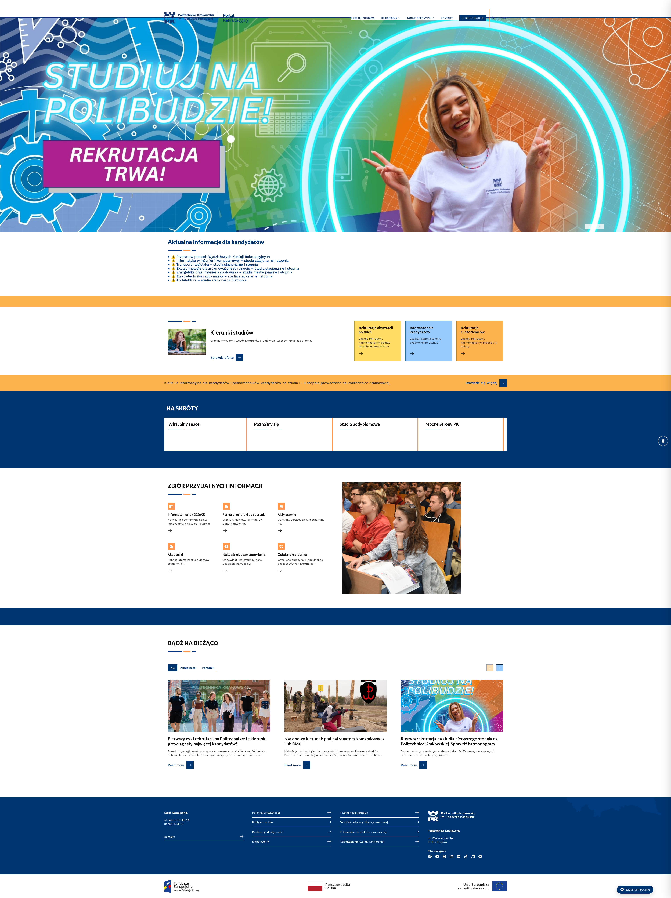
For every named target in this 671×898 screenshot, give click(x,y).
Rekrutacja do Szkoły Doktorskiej (362, 841)
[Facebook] (430, 856)
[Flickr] (458, 856)
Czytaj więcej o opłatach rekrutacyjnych (294, 546)
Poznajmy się (266, 424)
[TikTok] (466, 856)
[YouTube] (437, 856)
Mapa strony (260, 841)
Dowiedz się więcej (481, 383)
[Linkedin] (451, 856)
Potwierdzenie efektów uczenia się (363, 832)
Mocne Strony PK (442, 424)
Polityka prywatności (266, 812)
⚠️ (173, 257)
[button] (335, 69)
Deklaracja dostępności (267, 832)
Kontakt (447, 18)
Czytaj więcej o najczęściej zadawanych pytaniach (240, 546)
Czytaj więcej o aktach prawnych (300, 504)
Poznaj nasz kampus (354, 812)
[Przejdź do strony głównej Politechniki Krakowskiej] (189, 17)
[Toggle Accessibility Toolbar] (663, 441)
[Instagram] (444, 856)
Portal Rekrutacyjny (235, 18)
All (172, 667)
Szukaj (501, 18)
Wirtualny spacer (184, 424)
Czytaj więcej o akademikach (187, 544)
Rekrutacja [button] (389, 18)
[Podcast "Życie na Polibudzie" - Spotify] (480, 856)
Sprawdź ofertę (222, 357)
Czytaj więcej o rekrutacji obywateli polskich (371, 328)
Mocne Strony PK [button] (419, 18)
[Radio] (473, 856)
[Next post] (499, 667)
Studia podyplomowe (360, 424)
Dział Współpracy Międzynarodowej (364, 822)
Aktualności (188, 667)
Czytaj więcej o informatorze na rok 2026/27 (192, 506)
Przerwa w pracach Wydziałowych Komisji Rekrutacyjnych (220, 257)
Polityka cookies (262, 822)
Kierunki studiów (362, 18)
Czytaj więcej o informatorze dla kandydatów (427, 328)
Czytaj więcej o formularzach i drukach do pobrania (243, 506)
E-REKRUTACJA (473, 18)
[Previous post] (489, 667)
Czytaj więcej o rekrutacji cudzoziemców (473, 328)
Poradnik (208, 667)
